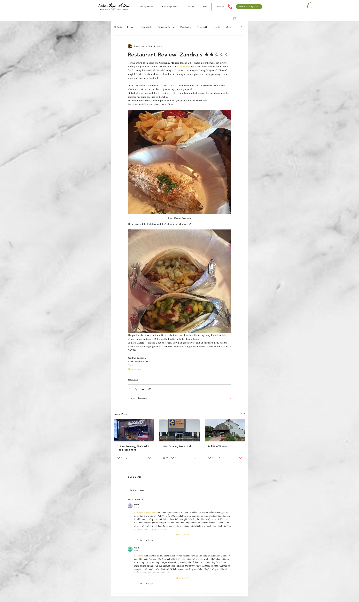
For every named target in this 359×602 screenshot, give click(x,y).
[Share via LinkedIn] (142, 389)
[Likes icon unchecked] (136, 540)
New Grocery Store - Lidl (177, 446)
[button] (170, 7)
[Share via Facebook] (129, 389)
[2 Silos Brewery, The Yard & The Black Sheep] (134, 430)
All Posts (118, 26)
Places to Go (202, 26)
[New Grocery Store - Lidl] (179, 430)
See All (242, 413)
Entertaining (185, 26)
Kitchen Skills (146, 26)
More (228, 26)
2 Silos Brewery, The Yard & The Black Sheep (133, 448)
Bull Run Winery (217, 446)
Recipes (130, 26)
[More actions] (229, 46)
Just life (217, 26)
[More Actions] (229, 506)
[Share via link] (149, 389)
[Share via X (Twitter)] (135, 389)
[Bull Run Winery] (225, 430)
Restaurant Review (166, 26)
